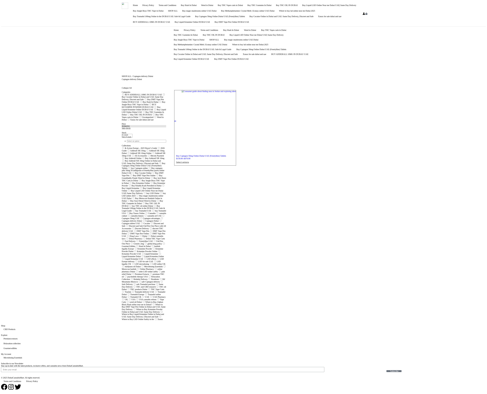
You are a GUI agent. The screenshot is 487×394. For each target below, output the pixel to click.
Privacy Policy (148, 5)
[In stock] (127, 135)
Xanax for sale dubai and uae (329, 16)
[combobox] (144, 141)
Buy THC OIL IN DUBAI (287, 5)
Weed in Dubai (207, 5)
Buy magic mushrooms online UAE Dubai (199, 11)
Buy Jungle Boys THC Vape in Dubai (148, 11)
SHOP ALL (173, 11)
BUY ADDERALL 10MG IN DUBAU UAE (151, 22)
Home (135, 5)
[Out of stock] (127, 137)
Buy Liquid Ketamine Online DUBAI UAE (192, 22)
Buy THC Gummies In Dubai (259, 5)
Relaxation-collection (12, 343)
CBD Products (9, 329)
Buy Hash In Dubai (189, 5)
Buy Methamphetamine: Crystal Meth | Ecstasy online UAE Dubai (247, 11)
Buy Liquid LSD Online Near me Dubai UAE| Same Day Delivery (329, 5)
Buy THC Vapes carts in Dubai (230, 5)
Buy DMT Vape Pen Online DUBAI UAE (232, 22)
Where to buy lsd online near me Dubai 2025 (297, 11)
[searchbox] (146, 141)
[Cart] (366, 14)
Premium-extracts (11, 339)
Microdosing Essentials (13, 358)
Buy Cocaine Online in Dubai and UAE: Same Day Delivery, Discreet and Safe (281, 16)
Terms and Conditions (167, 5)
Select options (182, 162)
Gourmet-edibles (10, 348)
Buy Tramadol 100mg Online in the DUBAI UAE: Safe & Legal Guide (161, 16)
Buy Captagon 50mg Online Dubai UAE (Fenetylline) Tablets (220, 16)
